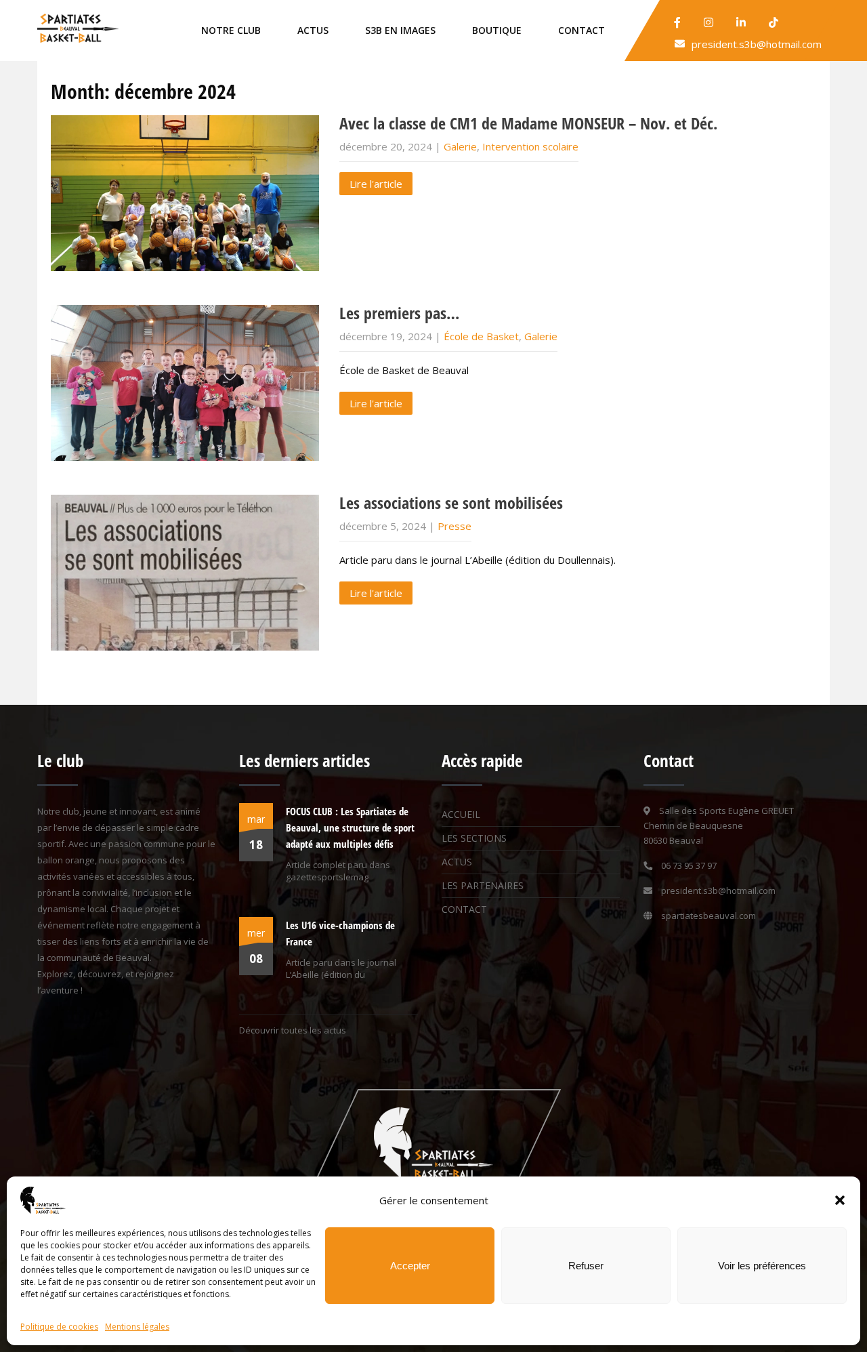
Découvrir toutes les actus (292, 1030)
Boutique (497, 30)
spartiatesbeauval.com (708, 915)
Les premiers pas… (399, 313)
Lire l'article (376, 183)
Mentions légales (137, 1326)
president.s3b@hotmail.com (757, 44)
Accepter (410, 1265)
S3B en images (400, 30)
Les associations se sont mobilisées (451, 502)
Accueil (461, 814)
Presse (454, 526)
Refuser (586, 1265)
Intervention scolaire (530, 146)
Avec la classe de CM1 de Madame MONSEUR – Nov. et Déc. (528, 123)
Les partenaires (483, 885)
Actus (313, 30)
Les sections (474, 838)
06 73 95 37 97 (689, 865)
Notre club (231, 30)
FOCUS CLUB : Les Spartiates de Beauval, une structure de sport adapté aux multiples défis (350, 827)
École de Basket (481, 336)
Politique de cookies (59, 1326)
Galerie (460, 146)
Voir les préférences (762, 1265)
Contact (581, 30)
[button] (840, 1200)
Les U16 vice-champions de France (340, 933)
